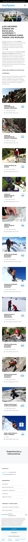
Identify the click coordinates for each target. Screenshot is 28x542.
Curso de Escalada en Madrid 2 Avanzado (10, 376)
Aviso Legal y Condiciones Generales (20, 539)
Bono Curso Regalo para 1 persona (10, 434)
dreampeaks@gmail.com (10, 474)
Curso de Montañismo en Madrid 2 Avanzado (10, 137)
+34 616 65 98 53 (12, 472)
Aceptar (14, 529)
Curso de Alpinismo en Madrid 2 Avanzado (10, 286)
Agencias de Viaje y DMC (7, 487)
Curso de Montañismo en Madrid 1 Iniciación (10, 107)
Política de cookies (3, 539)
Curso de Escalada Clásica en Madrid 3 (10, 405)
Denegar (14, 532)
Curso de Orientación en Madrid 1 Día (9, 196)
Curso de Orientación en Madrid (9, 226)
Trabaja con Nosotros (7, 496)
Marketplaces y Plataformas (8, 490)
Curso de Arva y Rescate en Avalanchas (9, 316)
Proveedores (5, 493)
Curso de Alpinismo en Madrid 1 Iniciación (10, 256)
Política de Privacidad (10, 539)
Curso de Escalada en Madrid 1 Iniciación (10, 346)
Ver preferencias (14, 536)
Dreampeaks (5, 484)
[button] (26, 514)
